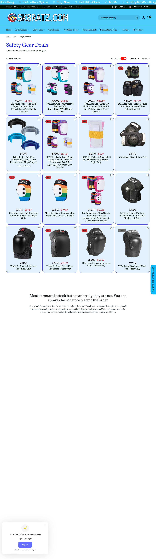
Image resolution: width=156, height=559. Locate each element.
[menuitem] (12, 7)
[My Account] (143, 17)
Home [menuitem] (9, 30)
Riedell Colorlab (61, 7)
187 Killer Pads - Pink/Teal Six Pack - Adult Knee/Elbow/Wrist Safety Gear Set (60, 108)
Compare (115, 58)
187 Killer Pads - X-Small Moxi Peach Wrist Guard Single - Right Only (96, 159)
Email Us (79, 7)
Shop (14, 37)
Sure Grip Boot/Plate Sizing (127, 2)
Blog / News (49, 2)
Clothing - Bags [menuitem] (70, 30)
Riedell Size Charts (75, 2)
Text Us (98, 2)
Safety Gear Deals (25, 37)
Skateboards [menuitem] (53, 30)
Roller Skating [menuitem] (21, 30)
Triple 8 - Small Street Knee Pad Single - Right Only (59, 267)
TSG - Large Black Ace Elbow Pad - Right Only (132, 267)
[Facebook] (112, 6)
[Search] (137, 17)
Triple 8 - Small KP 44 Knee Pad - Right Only (23, 267)
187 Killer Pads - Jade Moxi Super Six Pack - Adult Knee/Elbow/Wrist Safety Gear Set (23, 108)
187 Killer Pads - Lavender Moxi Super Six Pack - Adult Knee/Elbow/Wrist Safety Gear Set (96, 108)
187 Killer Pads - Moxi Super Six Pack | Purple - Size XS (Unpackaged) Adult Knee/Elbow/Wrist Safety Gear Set (59, 162)
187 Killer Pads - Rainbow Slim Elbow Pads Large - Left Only (59, 214)
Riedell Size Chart (12, 7)
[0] (148, 17)
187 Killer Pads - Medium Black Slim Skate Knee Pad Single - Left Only (132, 215)
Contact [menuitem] (125, 30)
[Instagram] (115, 6)
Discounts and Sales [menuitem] (108, 30)
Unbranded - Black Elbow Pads (132, 157)
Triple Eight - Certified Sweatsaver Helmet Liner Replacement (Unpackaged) (23, 159)
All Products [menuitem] (138, 30)
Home (8, 37)
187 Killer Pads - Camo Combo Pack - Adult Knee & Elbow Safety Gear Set (132, 106)
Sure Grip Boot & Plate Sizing (30, 7)
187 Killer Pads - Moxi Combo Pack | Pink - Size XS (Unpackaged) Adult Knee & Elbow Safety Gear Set (96, 217)
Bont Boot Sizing (47, 7)
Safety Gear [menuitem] (38, 30)
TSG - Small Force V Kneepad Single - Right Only (96, 264)
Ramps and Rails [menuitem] (90, 30)
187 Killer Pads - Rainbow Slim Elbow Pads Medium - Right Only (23, 215)
